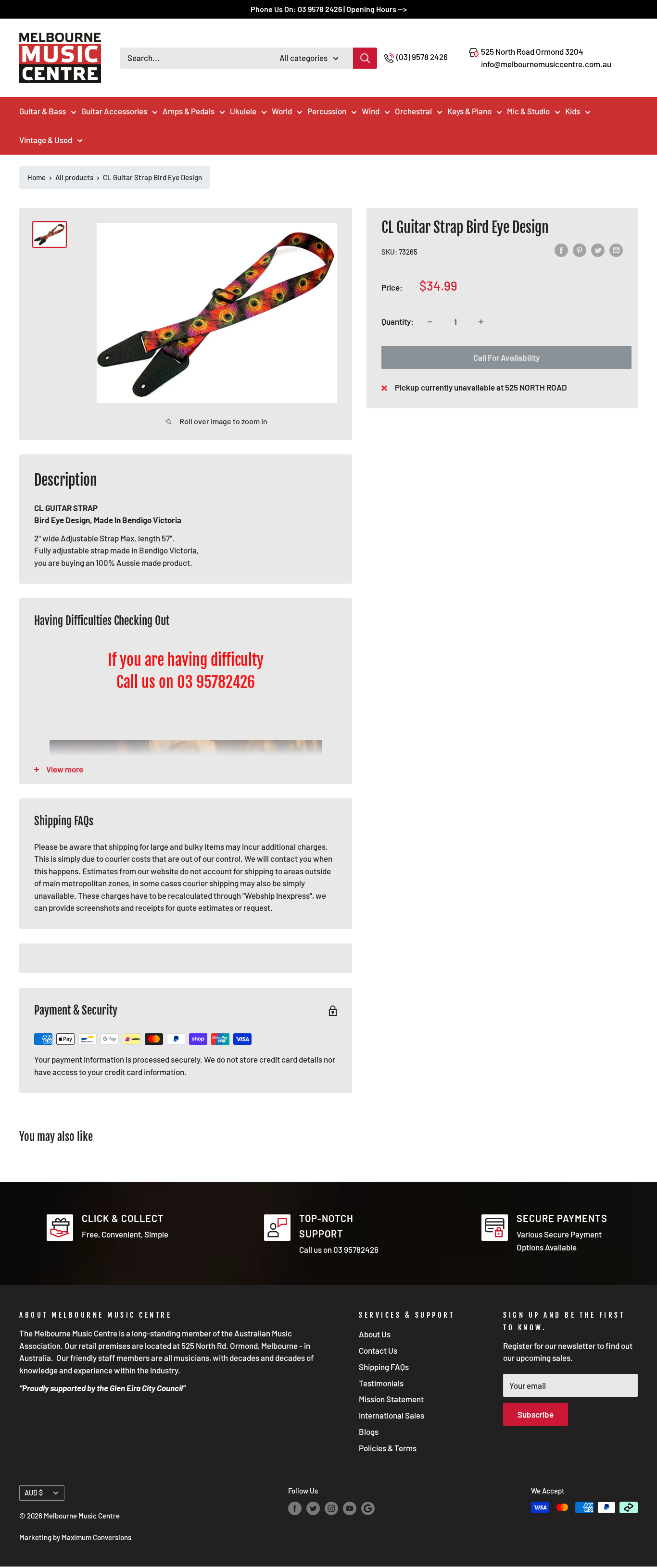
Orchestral (413, 111)
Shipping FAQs (384, 1366)
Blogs (369, 1431)
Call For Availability (506, 357)
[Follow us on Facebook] (295, 1508)
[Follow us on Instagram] (331, 1508)
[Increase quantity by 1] (481, 322)
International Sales (391, 1415)
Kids (572, 111)
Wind (370, 111)
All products (74, 177)
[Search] (365, 58)
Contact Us (378, 1350)
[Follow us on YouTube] (349, 1508)
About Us (375, 1334)
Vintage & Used (45, 140)
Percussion (326, 111)
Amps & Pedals (189, 111)
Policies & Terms (388, 1448)
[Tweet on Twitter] (598, 250)
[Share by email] (616, 250)
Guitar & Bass (42, 111)
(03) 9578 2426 (422, 56)
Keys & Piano (469, 111)
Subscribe (536, 1414)
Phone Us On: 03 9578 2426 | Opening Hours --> (329, 8)
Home (36, 177)
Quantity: (397, 321)
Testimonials (381, 1383)
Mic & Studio (528, 111)
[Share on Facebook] (561, 250)
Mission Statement (391, 1399)
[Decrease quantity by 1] (430, 322)
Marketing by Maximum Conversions (75, 1537)
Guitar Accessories (114, 111)
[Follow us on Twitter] (313, 1508)
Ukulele (243, 111)
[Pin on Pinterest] (579, 250)
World (282, 111)
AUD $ (34, 1493)
